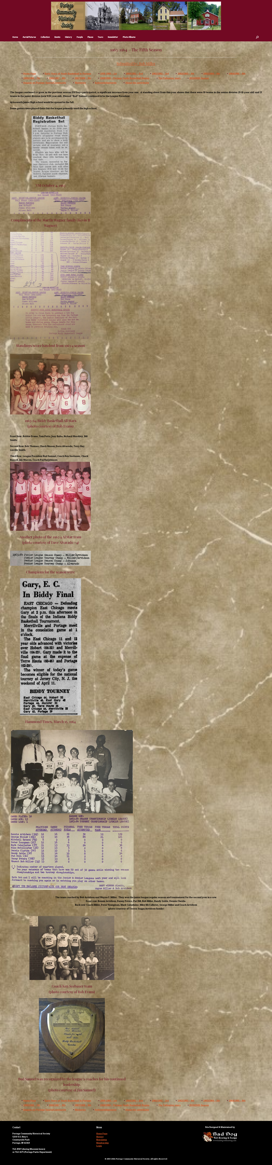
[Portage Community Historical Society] (136, 16)
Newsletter (113, 37)
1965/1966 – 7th (31, 78)
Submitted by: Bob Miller (136, 63)
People (80, 37)
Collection (45, 37)
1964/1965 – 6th (237, 73)
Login (99, 1146)
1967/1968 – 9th (82, 78)
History (68, 37)
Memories (80, 82)
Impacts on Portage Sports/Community (44, 82)
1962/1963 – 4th (186, 73)
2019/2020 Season (199, 78)
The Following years (169, 78)
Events (57, 37)
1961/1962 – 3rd (160, 73)
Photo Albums (129, 37)
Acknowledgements (105, 82)
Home (15, 37)
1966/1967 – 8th (57, 78)
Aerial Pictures (29, 37)
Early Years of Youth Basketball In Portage (68, 73)
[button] (257, 37)
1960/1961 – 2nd (134, 73)
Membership (102, 1143)
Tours (100, 37)
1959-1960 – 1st (108, 73)
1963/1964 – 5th (211, 73)
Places (90, 37)
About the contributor (137, 82)
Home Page (29, 73)
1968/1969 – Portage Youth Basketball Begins (124, 78)
